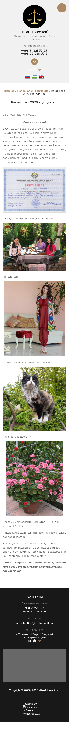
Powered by (30, 703)
